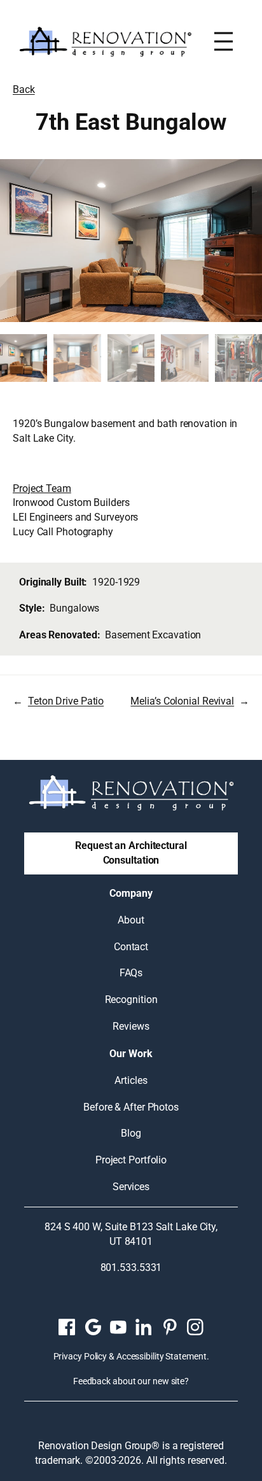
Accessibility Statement (161, 1356)
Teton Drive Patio (66, 701)
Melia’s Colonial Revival (182, 701)
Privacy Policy (80, 1356)
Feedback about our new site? (131, 1381)
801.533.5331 (131, 1267)
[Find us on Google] (92, 1327)
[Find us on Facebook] (67, 1327)
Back (24, 89)
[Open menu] (223, 41)
